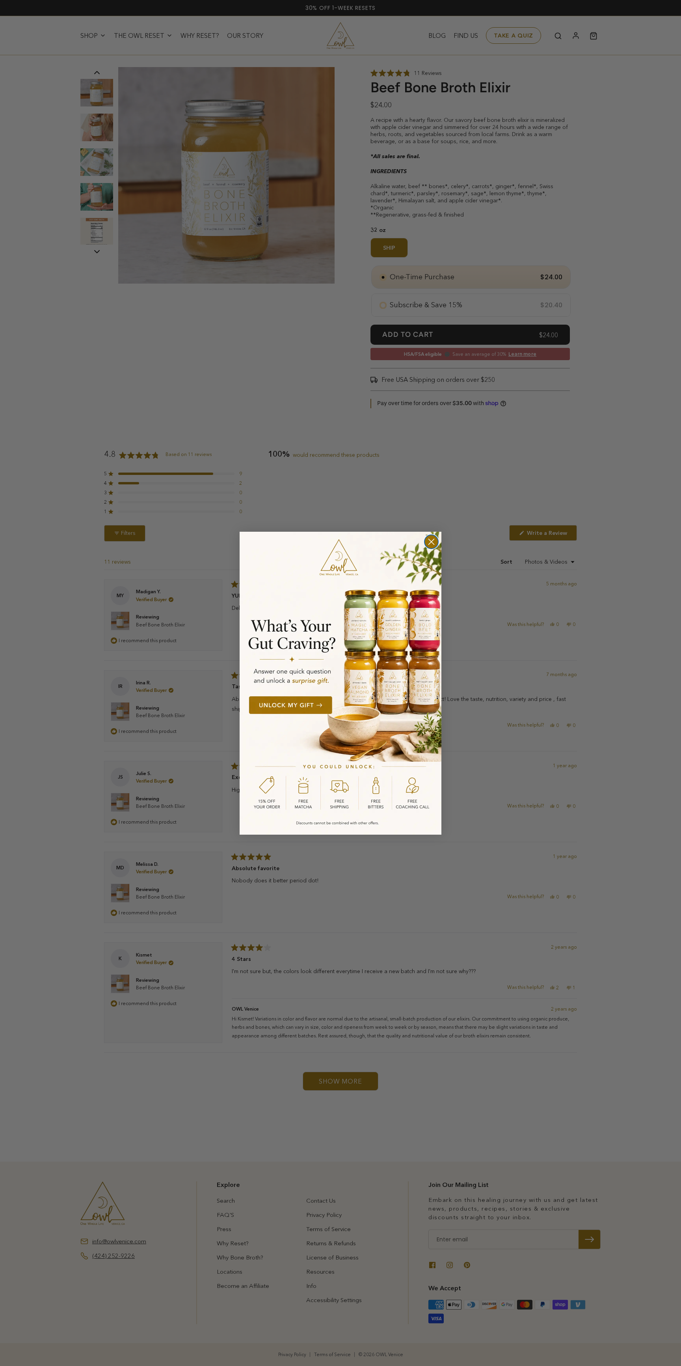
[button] (340, 683)
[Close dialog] (431, 542)
